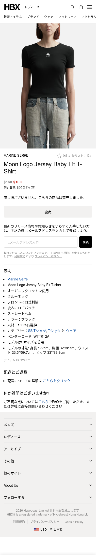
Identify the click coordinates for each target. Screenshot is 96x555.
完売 (48, 211)
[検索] (72, 7)
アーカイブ (12, 448)
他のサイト (12, 472)
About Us (11, 485)
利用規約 (19, 256)
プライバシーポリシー (48, 256)
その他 (9, 460)
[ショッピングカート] (81, 7)
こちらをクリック (56, 380)
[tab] (43, 144)
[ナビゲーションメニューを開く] (89, 7)
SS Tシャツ (37, 330)
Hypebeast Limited (36, 510)
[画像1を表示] (48, 85)
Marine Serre (16, 155)
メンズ (9, 424)
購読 (86, 242)
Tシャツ (54, 330)
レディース (32, 7)
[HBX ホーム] (12, 6)
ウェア (71, 330)
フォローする (14, 497)
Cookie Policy (74, 521)
